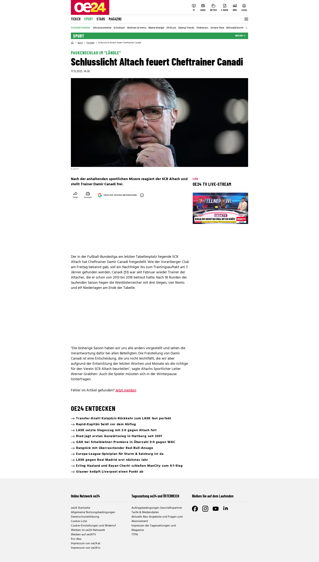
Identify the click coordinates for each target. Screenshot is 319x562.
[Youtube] (216, 509)
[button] (199, 218)
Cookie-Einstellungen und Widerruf (93, 525)
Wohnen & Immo (136, 28)
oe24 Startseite (80, 508)
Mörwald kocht (234, 28)
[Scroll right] (246, 28)
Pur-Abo (76, 539)
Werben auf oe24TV (83, 534)
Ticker (75, 19)
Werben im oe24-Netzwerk (88, 530)
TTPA (134, 534)
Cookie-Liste (79, 521)
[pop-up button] (236, 218)
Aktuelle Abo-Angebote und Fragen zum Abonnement (157, 519)
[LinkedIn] (226, 509)
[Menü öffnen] (246, 19)
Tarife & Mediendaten (145, 512)
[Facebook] (195, 509)
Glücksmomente (102, 28)
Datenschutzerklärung (85, 516)
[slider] (211, 218)
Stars (101, 19)
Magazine (115, 19)
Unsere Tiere (217, 28)
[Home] (72, 42)
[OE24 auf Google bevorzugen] (142, 195)
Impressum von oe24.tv (85, 548)
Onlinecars (202, 28)
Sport (88, 19)
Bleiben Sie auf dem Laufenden (213, 496)
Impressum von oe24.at (85, 543)
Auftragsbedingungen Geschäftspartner (156, 508)
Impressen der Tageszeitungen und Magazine (153, 528)
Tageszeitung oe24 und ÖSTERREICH (155, 496)
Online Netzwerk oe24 (85, 496)
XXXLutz (171, 28)
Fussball (91, 42)
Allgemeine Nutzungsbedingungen (93, 512)
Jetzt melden (125, 390)
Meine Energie (156, 28)
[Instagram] (205, 509)
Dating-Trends (186, 28)
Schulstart (119, 28)
